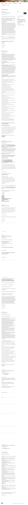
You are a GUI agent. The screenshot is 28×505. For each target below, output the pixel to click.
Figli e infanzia (4, 312)
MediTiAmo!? (18, 23)
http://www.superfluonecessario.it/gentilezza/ (7, 247)
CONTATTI (20, 3)
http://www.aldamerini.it (5, 174)
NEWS (2, 3)
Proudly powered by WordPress (20, 503)
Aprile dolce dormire (6, 12)
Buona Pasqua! (5, 51)
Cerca (25, 13)
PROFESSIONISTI (15, 3)
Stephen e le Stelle (5, 205)
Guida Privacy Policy (14, 503)
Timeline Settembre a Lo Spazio (20, 24)
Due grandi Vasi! (5, 452)
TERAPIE (10, 3)
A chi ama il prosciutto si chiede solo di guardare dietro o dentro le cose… (9, 379)
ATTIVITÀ (6, 3)
